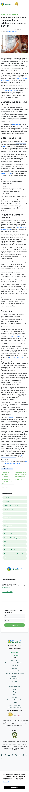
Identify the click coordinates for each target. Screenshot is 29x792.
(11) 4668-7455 (7, 591)
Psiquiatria (7, 530)
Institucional (7, 518)
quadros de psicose (20, 143)
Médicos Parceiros (14, 686)
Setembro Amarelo (9, 542)
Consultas (14, 684)
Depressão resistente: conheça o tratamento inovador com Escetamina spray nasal (7, 478)
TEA (5, 546)
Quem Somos (14, 660)
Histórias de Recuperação (11, 506)
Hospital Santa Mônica (12, 31)
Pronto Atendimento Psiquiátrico (14, 663)
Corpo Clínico (14, 681)
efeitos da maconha (6, 173)
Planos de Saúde (14, 679)
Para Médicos (14, 702)
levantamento (16, 124)
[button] (27, 4)
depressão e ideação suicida (17, 357)
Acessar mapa (6, 588)
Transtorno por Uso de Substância (9, 14)
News (5, 522)
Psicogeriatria (8, 526)
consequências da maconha (9, 90)
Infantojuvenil (8, 514)
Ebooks (14, 697)
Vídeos (6, 558)
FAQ (14, 689)
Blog (14, 692)
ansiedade (11, 417)
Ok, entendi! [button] (14, 787)
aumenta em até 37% (14, 337)
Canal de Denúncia (14, 705)
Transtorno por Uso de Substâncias (14, 673)
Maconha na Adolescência (7, 468)
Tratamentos (14, 668)
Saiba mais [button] (6, 782)
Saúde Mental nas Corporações (13, 538)
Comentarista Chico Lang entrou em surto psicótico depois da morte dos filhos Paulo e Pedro (21, 476)
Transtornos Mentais (14, 671)
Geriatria (6, 501)
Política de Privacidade (14, 708)
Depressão (7, 498)
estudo (5, 146)
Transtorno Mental (9, 550)
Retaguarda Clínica (9, 534)
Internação (14, 665)
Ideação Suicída (8, 510)
